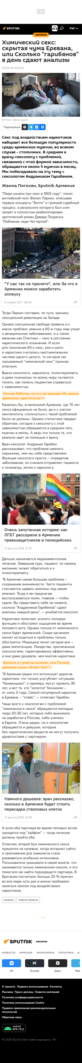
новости (8, 952)
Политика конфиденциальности (22, 997)
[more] (75, 302)
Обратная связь (12, 1017)
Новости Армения (28, 899)
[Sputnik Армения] (12, 30)
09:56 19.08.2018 (13, 68)
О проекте (8, 986)
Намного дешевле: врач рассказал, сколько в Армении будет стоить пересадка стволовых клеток (39, 804)
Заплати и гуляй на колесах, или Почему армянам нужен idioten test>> (36, 664)
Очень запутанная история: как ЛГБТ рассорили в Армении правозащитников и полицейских (37, 535)
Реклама (7, 992)
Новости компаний (47, 992)
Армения (9, 899)
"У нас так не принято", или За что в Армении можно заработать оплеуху (40, 289)
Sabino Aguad (20, 119)
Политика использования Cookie (23, 1002)
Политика (66, 952)
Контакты (56, 986)
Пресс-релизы (24, 992)
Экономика (45, 952)
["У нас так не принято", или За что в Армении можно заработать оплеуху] (41, 253)
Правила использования (32, 986)
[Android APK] (14, 1028)
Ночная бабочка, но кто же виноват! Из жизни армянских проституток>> (41, 395)
